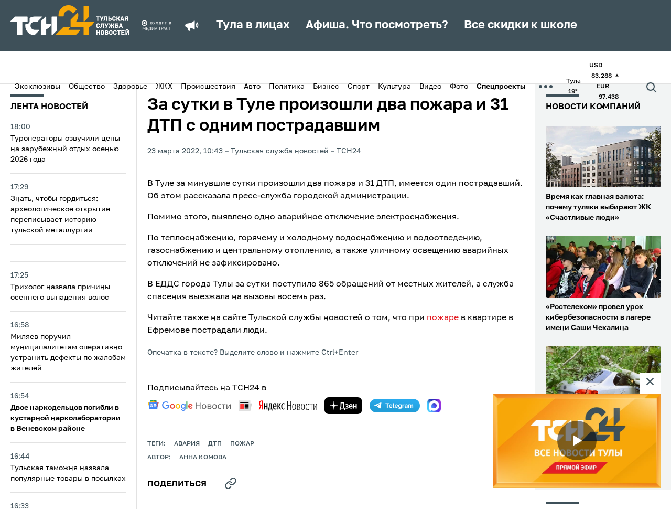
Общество (87, 86)
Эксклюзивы (37, 86)
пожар (242, 444)
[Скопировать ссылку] (230, 483)
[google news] (189, 405)
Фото (459, 86)
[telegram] (395, 405)
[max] (434, 405)
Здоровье (130, 86)
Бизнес (326, 86)
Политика (287, 86)
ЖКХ (164, 86)
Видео (430, 86)
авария (187, 444)
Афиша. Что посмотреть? (377, 25)
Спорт (359, 86)
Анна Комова (202, 457)
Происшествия (208, 86)
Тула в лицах (253, 25)
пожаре (443, 318)
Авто (252, 86)
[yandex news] (278, 405)
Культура (394, 86)
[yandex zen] (343, 405)
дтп (215, 444)
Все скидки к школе (520, 25)
